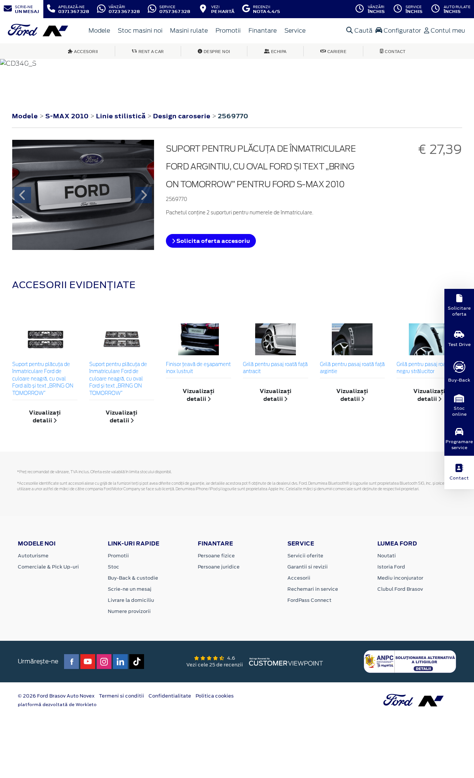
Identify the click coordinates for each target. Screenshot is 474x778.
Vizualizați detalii (45, 416)
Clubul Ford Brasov (400, 589)
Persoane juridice (219, 566)
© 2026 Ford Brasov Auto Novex (56, 695)
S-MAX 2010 (67, 116)
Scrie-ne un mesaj (129, 589)
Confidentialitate (169, 695)
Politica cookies (215, 695)
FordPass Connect (309, 600)
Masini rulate (189, 30)
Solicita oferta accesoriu (212, 241)
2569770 (233, 116)
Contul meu (447, 30)
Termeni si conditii (121, 695)
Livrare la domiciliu (131, 600)
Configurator (401, 30)
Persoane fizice (216, 555)
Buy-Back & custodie (133, 577)
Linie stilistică (121, 116)
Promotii (228, 30)
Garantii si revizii (307, 566)
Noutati (386, 555)
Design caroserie (182, 116)
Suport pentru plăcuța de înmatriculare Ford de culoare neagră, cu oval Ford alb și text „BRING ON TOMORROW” (42, 379)
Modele (99, 30)
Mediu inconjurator (400, 577)
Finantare (262, 30)
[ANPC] (410, 661)
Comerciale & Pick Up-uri (48, 566)
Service (295, 30)
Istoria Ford (391, 566)
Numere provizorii (129, 611)
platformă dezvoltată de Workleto (57, 705)
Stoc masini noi (140, 30)
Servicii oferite (305, 555)
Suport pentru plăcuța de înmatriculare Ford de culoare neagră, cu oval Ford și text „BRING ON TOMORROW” (118, 379)
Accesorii (298, 577)
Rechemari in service (312, 589)
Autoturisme (33, 555)
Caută (363, 30)
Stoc (113, 566)
